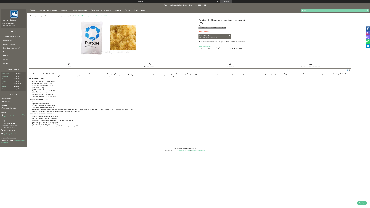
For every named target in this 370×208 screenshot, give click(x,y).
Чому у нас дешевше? (80, 10)
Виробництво (7, 40)
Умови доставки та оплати (101, 10)
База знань (64, 10)
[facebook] (347, 70)
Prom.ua (194, 148)
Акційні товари (139, 10)
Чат (363, 203)
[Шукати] (367, 10)
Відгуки (5, 56)
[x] (349, 70)
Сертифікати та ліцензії (11, 48)
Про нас (127, 10)
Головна (33, 10)
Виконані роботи (9, 44)
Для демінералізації (67, 16)
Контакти (117, 10)
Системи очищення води (48, 10)
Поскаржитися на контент (183, 150)
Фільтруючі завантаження (52, 16)
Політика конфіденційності (198, 150)
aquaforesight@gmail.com (10, 134)
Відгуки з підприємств (10, 52)
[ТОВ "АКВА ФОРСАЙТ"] (14, 14)
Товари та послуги (38, 16)
